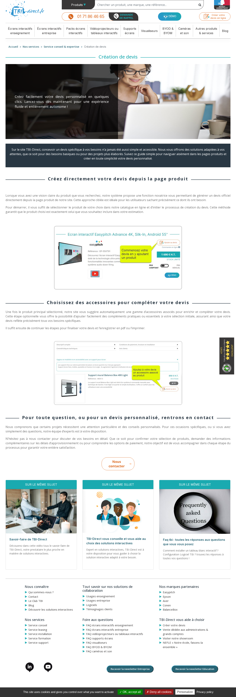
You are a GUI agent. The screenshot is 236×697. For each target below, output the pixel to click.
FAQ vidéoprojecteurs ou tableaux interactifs (114, 634)
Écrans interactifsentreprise (49, 31)
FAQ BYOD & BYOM (99, 647)
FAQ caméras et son (99, 651)
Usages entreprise (98, 600)
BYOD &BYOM (167, 31)
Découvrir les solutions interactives (50, 609)
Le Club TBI (35, 601)
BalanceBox (170, 609)
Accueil (13, 46)
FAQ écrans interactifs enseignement (109, 625)
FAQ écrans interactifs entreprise (107, 629)
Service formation (39, 638)
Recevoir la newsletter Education (195, 669)
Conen (167, 605)
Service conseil (37, 625)
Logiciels (91, 605)
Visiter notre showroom (178, 638)
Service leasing (37, 629)
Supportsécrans (129, 31)
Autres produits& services (206, 31)
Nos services (31, 46)
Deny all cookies (160, 691)
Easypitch (169, 592)
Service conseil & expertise (61, 46)
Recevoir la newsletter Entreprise (130, 669)
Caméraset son (184, 31)
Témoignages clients (99, 609)
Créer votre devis (174, 625)
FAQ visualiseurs (96, 642)
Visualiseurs (149, 31)
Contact (33, 596)
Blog (225, 31)
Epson (167, 596)
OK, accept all (131, 691)
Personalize (185, 691)
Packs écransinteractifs (75, 31)
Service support (38, 642)
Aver (166, 601)
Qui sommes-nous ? (41, 592)
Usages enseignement (100, 596)
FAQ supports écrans (99, 638)
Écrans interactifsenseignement (20, 31)
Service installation (40, 634)
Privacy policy (205, 691)
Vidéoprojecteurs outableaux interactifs (104, 31)
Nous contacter (117, 463)
